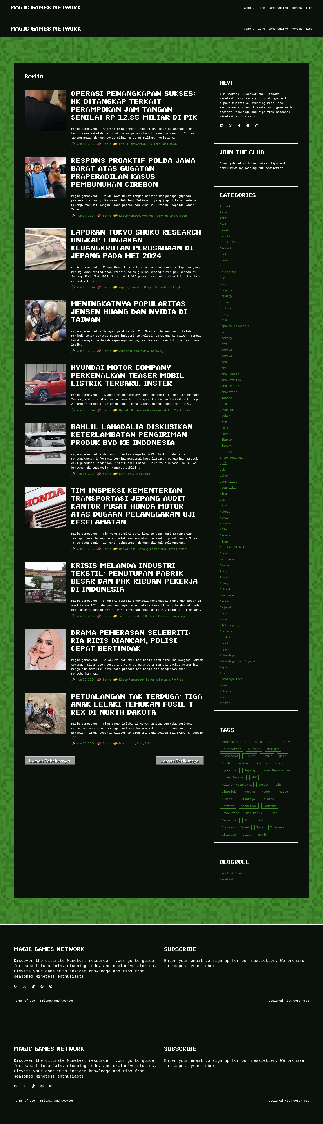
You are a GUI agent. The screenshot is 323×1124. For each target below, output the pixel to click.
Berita (107, 144)
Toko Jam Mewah (165, 144)
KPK (254, 777)
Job (222, 469)
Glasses (226, 398)
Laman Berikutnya (180, 760)
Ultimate (229, 834)
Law (222, 499)
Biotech (226, 248)
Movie (224, 517)
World (262, 834)
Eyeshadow (230, 756)
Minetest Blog (231, 873)
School (225, 589)
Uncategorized (231, 679)
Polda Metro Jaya (158, 679)
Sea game (227, 595)
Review (225, 565)
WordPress (301, 1001)
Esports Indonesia (235, 326)
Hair (223, 422)
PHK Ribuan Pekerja (155, 616)
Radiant (269, 806)
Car (222, 266)
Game (223, 368)
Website (226, 691)
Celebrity (228, 272)
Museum (225, 523)
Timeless (277, 827)
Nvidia (145, 351)
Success (228, 827)
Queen (224, 553)
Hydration (230, 770)
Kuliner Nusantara (237, 785)
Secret (225, 601)
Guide (243, 763)
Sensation (230, 820)
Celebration (231, 749)
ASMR (223, 218)
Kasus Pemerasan (132, 679)
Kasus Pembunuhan (133, 215)
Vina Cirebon (178, 215)
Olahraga (248, 799)
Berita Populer (232, 242)
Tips (223, 667)
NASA (223, 529)
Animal (225, 206)
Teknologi (228, 655)
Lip (278, 785)
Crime (224, 302)
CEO (222, 278)
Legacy (263, 785)
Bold (258, 742)
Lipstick (229, 792)
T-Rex (149, 743)
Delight (273, 749)
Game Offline (230, 380)
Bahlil (123, 473)
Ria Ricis (178, 679)
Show (223, 613)
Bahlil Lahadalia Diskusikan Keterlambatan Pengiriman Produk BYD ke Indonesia (132, 434)
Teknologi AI (159, 351)
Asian (224, 212)
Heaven (225, 434)
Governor (227, 410)
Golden (227, 763)
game (282, 756)
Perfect (228, 806)
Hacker (225, 416)
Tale (259, 827)
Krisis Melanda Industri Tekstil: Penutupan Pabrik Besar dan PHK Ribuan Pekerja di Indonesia (134, 577)
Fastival (227, 350)
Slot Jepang (229, 625)
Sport (224, 643)
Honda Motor (128, 549)
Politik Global (232, 547)
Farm (223, 344)
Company (226, 290)
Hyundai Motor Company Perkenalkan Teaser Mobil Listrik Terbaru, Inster (128, 375)
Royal (224, 577)
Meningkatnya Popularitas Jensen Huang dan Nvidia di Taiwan (129, 311)
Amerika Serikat (235, 742)
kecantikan (228, 488)
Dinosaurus (127, 743)
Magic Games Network (46, 8)
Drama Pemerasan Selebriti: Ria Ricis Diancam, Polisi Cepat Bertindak (131, 640)
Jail (223, 464)
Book (223, 254)
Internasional (231, 458)
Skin (223, 619)
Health (225, 428)
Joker (224, 475)
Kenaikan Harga (142, 287)
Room (223, 571)
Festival (227, 356)
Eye (222, 332)
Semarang (178, 616)
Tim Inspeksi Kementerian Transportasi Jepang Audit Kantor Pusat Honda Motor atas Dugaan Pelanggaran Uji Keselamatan (133, 506)
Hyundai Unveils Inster (135, 410)
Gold (223, 404)
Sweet (245, 827)
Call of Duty (279, 742)
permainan (249, 806)
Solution (265, 820)
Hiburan (226, 440)
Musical (228, 799)
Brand (224, 260)
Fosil (140, 743)
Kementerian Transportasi (168, 549)
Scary (224, 583)
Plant (224, 541)
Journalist (228, 482)
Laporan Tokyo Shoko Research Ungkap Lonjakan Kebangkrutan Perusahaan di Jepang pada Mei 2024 (136, 244)
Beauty (225, 230)
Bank (223, 224)
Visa (223, 685)
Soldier (226, 637)
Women (224, 697)
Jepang (124, 287)
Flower (249, 756)
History (226, 445)
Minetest (227, 879)
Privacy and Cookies (57, 1001)
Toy (222, 673)
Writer (225, 703)
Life (223, 505)
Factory (226, 338)
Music (283, 792)
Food (223, 362)
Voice (247, 834)
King (223, 493)
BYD (130, 473)
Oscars (225, 535)
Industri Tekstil (129, 616)
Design (225, 314)
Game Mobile (229, 374)
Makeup (225, 511)
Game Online (229, 386)
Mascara (249, 792)
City (223, 284)
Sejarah (226, 607)
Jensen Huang (129, 351)
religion (227, 559)
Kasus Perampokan (132, 144)
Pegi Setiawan (158, 215)
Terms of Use (24, 1001)
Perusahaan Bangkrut (169, 287)
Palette (268, 799)
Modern (267, 792)
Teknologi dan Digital (238, 661)
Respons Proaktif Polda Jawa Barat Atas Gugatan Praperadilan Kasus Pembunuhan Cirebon (133, 172)
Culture (226, 308)
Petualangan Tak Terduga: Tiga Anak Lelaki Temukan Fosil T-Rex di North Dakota (137, 704)
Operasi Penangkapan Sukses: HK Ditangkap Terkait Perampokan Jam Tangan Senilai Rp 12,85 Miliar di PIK (134, 105)
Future (267, 756)
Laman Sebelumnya (49, 760)
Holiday (226, 452)
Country (226, 296)
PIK (150, 144)
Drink (224, 320)
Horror (279, 763)
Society (226, 631)
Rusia (273, 813)
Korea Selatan (162, 410)
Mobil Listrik (182, 410)
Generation (228, 392)
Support (226, 649)
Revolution (230, 813)
